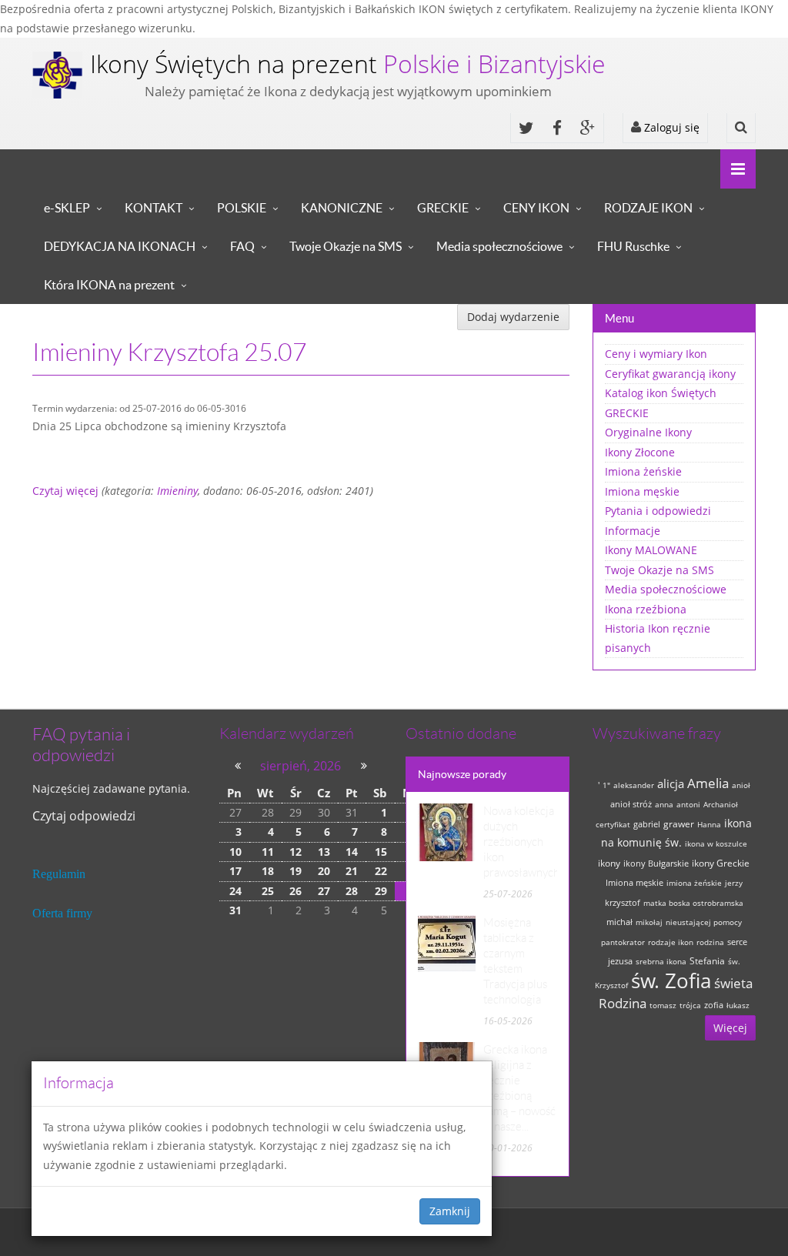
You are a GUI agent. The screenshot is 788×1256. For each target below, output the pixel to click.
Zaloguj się (670, 127)
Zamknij (449, 1211)
